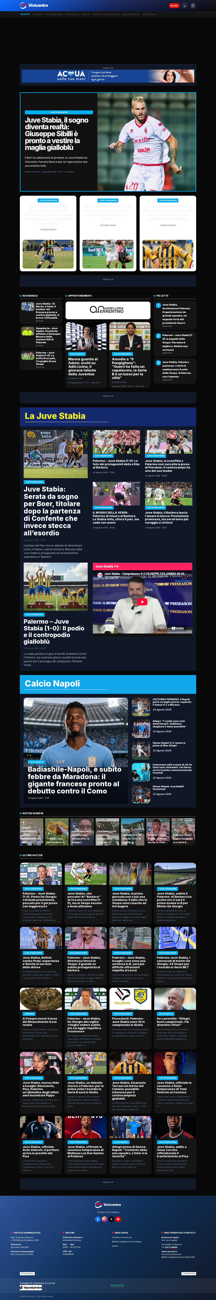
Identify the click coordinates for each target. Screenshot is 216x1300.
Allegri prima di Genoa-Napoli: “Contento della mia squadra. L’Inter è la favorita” (129, 1151)
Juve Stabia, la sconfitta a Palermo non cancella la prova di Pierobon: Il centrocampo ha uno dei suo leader (167, 465)
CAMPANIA (29, 1014)
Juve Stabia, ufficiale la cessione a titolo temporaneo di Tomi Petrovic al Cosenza (174, 1087)
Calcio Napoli (77, 354)
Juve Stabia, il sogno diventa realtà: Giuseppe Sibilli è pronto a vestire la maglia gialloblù (56, 134)
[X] (111, 1219)
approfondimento (131, 14)
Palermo (86, 14)
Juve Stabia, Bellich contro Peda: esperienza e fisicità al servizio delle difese (41, 962)
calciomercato (72, 14)
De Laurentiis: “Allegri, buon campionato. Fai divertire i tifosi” (174, 1022)
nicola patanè (149, 14)
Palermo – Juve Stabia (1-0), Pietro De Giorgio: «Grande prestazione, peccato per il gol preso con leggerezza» (40, 900)
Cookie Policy (189, 1273)
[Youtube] (118, 1219)
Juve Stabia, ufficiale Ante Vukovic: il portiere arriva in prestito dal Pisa (41, 1151)
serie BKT (37, 14)
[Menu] (193, 5)
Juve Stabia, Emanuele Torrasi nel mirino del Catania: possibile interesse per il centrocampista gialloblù (129, 1090)
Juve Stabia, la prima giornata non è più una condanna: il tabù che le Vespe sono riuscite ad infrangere (129, 900)
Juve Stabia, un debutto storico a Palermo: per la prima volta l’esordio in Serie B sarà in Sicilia (85, 1087)
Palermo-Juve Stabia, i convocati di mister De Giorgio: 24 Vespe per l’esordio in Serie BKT (173, 962)
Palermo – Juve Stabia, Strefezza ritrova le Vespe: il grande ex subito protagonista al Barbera (84, 964)
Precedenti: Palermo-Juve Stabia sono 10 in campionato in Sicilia (128, 1022)
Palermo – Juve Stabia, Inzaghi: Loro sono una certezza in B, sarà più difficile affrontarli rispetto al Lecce (128, 964)
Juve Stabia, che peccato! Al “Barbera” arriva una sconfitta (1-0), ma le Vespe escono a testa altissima (84, 900)
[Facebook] (98, 1219)
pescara (96, 14)
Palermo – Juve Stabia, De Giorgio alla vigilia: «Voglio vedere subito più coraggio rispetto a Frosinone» (84, 1025)
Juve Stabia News (54, 14)
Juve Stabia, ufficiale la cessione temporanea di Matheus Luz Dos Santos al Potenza (85, 1151)
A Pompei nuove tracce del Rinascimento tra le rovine (40, 1022)
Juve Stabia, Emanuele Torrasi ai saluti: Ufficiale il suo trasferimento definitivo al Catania (168, 212)
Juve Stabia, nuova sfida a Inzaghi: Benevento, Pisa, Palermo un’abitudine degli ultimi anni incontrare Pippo (41, 1089)
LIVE (175, 5)
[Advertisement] (108, 40)
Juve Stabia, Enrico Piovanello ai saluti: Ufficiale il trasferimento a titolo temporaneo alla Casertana (48, 215)
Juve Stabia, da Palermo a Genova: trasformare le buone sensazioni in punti (108, 212)
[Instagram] (104, 1219)
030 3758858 (171, 1247)
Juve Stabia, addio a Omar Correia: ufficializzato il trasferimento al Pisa (172, 1151)
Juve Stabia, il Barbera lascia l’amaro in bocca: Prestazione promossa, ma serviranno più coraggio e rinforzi (167, 517)
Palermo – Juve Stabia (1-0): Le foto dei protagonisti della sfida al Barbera (116, 464)
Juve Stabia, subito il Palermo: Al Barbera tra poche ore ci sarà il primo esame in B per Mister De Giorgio (174, 900)
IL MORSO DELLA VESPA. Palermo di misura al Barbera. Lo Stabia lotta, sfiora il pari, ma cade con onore (116, 517)
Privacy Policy (28, 1273)
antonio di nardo (111, 14)
